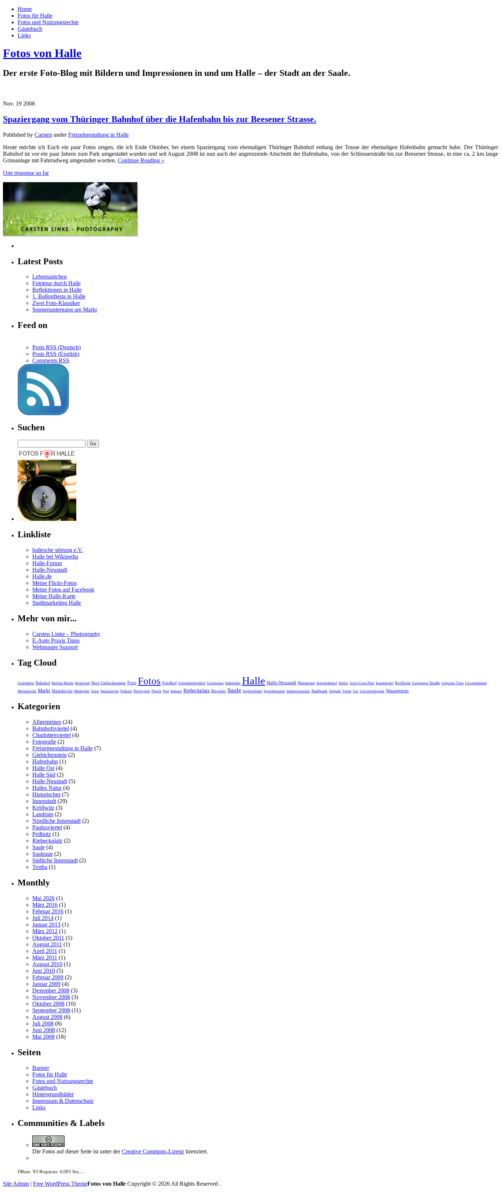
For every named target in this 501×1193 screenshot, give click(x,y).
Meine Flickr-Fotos (54, 583)
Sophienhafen (252, 691)
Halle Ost (43, 768)
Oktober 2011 (48, 938)
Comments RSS (50, 360)
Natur (95, 691)
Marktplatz (81, 691)
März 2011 (44, 957)
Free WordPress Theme (60, 1184)
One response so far (26, 173)
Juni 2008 (43, 1030)
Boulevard (82, 683)
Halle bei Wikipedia (55, 556)
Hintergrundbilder (53, 1094)
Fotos (149, 680)
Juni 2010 (43, 971)
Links (24, 35)
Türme (346, 691)
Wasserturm (397, 690)
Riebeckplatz (196, 690)
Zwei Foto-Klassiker (56, 303)
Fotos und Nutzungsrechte (48, 22)
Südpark (335, 691)
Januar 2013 (46, 924)
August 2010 (47, 964)
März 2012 (45, 931)
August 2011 (47, 944)
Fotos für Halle (35, 15)
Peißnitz (126, 691)
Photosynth (142, 691)
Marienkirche (27, 691)
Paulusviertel (47, 827)
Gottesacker (215, 683)
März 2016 (45, 905)
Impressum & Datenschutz (63, 1101)
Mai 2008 (43, 1037)
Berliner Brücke (63, 683)
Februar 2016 (47, 911)
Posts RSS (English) (55, 354)
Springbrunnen (274, 691)
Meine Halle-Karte (54, 596)
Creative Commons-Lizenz (153, 1151)
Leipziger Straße (426, 683)
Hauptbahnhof (327, 683)
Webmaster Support (55, 647)
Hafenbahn (233, 683)
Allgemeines (46, 722)
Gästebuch (30, 29)
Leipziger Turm (453, 683)
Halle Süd (43, 775)
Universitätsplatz (372, 691)
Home (25, 9)
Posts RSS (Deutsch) (56, 347)
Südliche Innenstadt (55, 860)
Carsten (43, 135)
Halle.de (42, 576)
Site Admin (16, 1184)
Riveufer (218, 691)
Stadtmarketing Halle (56, 603)
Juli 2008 (43, 1023)
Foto (131, 682)
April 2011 (44, 951)
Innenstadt (44, 801)
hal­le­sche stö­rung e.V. (57, 550)
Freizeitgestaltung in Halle (98, 135)
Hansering (306, 683)
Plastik (156, 691)
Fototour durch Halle (56, 283)
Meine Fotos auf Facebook (63, 589)
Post (166, 691)
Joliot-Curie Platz (362, 683)
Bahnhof (43, 683)
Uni (355, 691)
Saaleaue (42, 854)
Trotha (39, 867)
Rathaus (176, 691)
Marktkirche (62, 691)
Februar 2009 (47, 977)
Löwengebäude (476, 683)
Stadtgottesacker (298, 691)
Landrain (42, 814)
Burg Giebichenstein (108, 683)
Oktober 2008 (48, 1004)
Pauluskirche (109, 691)
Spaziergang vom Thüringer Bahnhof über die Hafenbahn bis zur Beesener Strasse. (159, 119)
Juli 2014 (43, 918)
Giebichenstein (49, 755)
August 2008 (47, 1017)
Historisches (46, 794)
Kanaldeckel (385, 683)
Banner (40, 1068)
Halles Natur (47, 788)
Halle (253, 680)
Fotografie (44, 742)
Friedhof (169, 683)
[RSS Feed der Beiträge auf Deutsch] (43, 413)
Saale (234, 690)
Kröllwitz (403, 683)
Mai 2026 (43, 898)
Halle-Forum (47, 563)
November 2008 (51, 997)
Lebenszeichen (49, 276)
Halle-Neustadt (49, 570)
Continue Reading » (141, 160)
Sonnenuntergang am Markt (64, 309)
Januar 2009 (46, 984)
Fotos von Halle (42, 53)
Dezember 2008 (50, 990)
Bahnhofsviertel (50, 728)
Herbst (343, 683)
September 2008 (51, 1010)
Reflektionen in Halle (57, 290)
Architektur (26, 683)
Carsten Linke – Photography (66, 634)
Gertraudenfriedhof (191, 683)
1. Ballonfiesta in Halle (58, 296)
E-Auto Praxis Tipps (56, 640)
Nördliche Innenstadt (56, 821)
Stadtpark (319, 691)
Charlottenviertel (51, 735)
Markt (44, 690)
